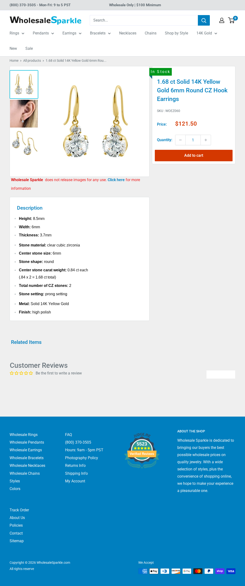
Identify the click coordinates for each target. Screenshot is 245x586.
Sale (29, 48)
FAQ (68, 434)
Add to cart (193, 155)
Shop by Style (176, 33)
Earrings (69, 33)
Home (14, 60)
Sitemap (17, 541)
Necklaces (127, 33)
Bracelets (98, 33)
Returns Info (75, 465)
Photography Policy (81, 458)
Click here (117, 180)
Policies (16, 525)
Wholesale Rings (24, 434)
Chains (150, 33)
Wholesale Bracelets (27, 458)
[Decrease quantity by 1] (180, 140)
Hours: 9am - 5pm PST (84, 450)
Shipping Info (76, 473)
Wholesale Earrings (26, 450)
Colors (15, 488)
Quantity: (164, 140)
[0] (231, 20)
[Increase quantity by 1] (206, 140)
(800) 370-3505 (78, 442)
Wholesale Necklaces (27, 465)
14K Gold (204, 33)
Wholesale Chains (25, 473)
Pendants (41, 33)
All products (32, 60)
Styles (15, 481)
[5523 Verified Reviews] (142, 476)
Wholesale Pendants (27, 442)
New (13, 48)
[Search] (204, 20)
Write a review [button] (221, 374)
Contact (16, 533)
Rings (14, 33)
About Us (17, 517)
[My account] (221, 20)
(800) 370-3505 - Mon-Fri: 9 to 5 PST (40, 5)
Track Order (19, 510)
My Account (75, 481)
